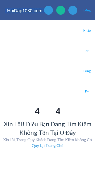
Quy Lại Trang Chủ (47, 145)
